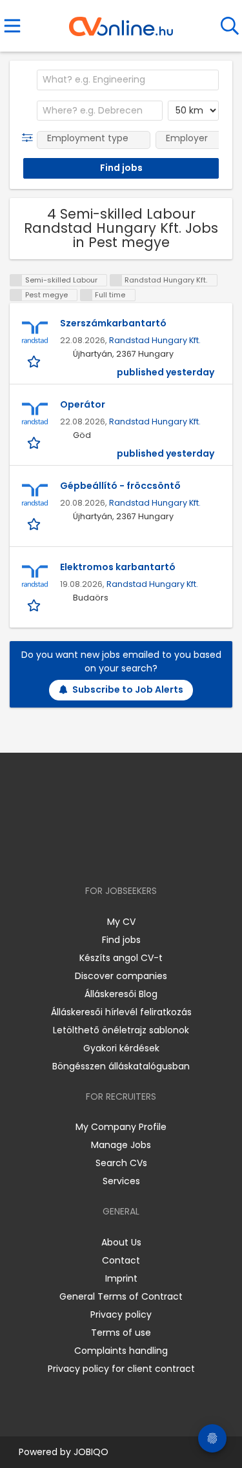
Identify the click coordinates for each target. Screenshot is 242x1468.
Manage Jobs (121, 1144)
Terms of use (121, 1332)
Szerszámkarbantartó (113, 323)
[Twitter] (153, 853)
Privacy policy (121, 1314)
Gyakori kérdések (121, 1048)
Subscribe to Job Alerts (127, 689)
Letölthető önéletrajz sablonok (121, 1030)
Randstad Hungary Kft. (155, 340)
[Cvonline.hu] (121, 21)
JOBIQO (91, 1451)
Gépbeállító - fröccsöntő (120, 485)
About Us (121, 1242)
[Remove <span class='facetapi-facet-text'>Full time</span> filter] (86, 295)
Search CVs (121, 1162)
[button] (30, 138)
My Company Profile (121, 1126)
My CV (121, 921)
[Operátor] (35, 414)
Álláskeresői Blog (121, 993)
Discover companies (121, 975)
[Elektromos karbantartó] (35, 576)
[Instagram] (112, 853)
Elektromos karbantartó (118, 566)
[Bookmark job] (35, 360)
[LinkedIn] (134, 853)
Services (121, 1181)
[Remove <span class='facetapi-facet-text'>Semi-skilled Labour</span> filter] (16, 280)
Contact (121, 1260)
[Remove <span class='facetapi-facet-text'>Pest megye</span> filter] (16, 295)
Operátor (82, 404)
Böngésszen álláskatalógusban (121, 1066)
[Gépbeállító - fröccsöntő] (35, 495)
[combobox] (128, 80)
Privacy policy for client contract (121, 1368)
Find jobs (121, 939)
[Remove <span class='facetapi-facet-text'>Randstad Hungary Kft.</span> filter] (116, 280)
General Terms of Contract (121, 1296)
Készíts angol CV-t (121, 957)
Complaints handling (121, 1350)
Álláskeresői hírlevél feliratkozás (121, 1012)
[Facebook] (91, 853)
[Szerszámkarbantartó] (35, 333)
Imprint (121, 1278)
